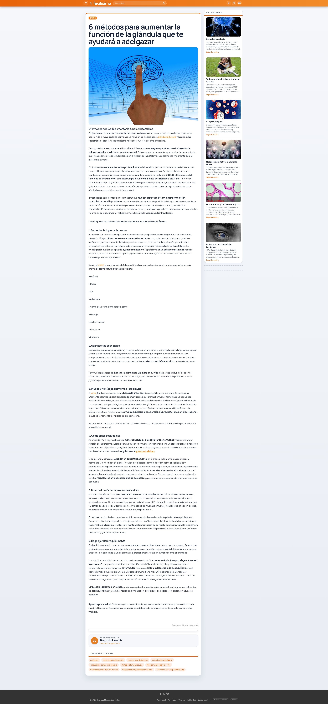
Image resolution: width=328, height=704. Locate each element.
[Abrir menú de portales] (86, 3)
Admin (234, 700)
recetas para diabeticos (138, 660)
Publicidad (191, 700)
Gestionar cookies (220, 700)
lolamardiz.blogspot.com (110, 643)
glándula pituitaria (167, 136)
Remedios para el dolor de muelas (104, 669)
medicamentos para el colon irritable (137, 669)
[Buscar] (163, 3)
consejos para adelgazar (162, 660)
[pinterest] (239, 3)
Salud (93, 18)
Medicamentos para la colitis (158, 665)
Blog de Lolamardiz (111, 639)
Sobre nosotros (204, 700)
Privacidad (172, 700)
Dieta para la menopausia (132, 665)
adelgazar (94, 660)
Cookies (181, 700)
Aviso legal (161, 700)
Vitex (93, 392)
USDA (101, 264)
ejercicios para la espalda (113, 660)
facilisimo (102, 3)
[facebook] (229, 3)
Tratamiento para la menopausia (103, 665)
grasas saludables (145, 451)
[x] (234, 3)
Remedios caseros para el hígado (170, 669)
